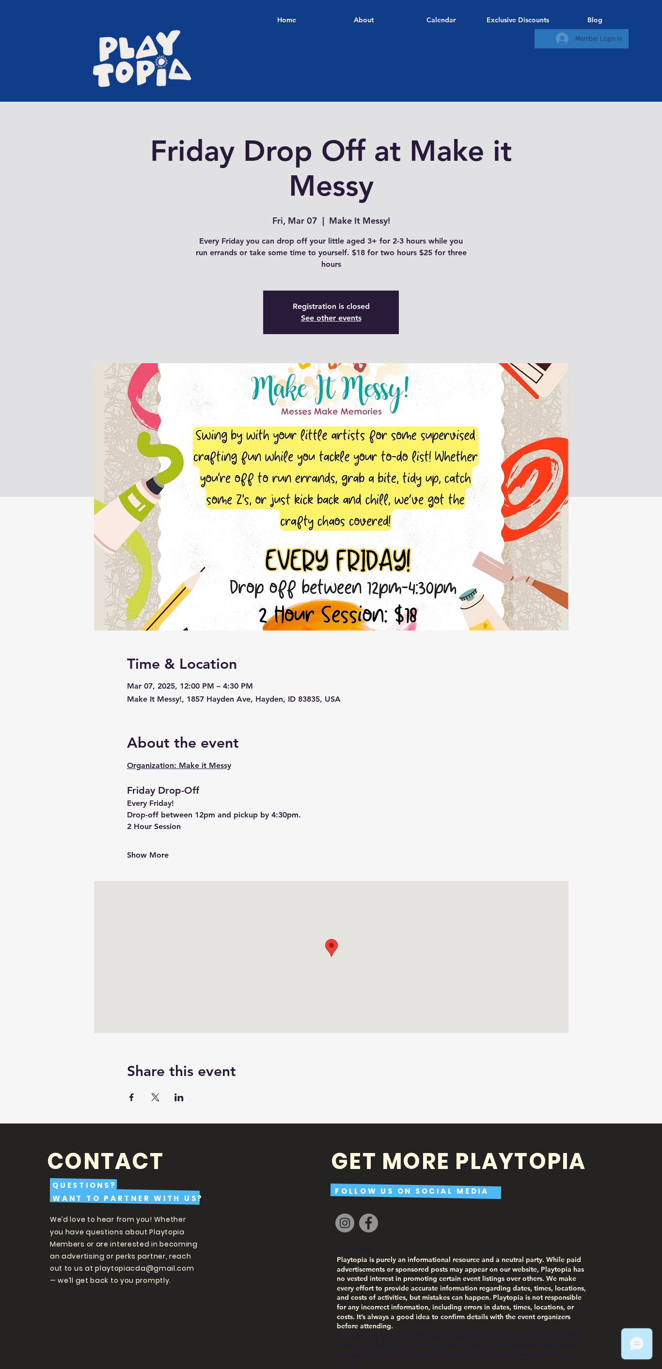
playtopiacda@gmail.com (144, 1268)
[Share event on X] (155, 1097)
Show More (148, 855)
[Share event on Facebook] (131, 1097)
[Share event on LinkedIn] (179, 1097)
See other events (331, 318)
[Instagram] (344, 1223)
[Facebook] (368, 1223)
